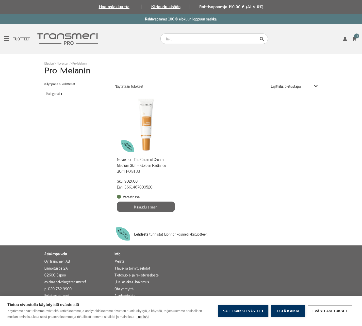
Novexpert (63, 63)
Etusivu (49, 63)
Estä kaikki (288, 311)
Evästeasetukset (330, 311)
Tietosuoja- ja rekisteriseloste (137, 275)
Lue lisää (142, 317)
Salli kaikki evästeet (243, 311)
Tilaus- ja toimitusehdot (132, 268)
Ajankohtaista (125, 295)
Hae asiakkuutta (114, 6)
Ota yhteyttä (124, 288)
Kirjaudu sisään (166, 6)
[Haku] (263, 39)
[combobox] (209, 39)
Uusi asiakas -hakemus (132, 281)
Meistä (119, 261)
